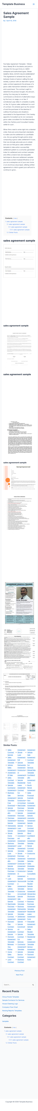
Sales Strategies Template (31, 866)
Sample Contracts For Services (13, 1000)
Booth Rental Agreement (31, 787)
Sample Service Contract (21, 954)
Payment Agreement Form (31, 956)
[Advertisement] (19, 42)
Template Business (13, 4)
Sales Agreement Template (12, 760)
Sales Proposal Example (30, 795)
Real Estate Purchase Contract (21, 808)
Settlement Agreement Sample (21, 919)
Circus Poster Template (10, 997)
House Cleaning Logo (10, 1004)
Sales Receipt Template (30, 931)
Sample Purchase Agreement (21, 815)
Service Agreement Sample (12, 931)
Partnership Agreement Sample (12, 828)
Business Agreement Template (12, 845)
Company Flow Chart (10, 1007)
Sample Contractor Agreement (12, 787)
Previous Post (19, 971)
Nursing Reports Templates (12, 1011)
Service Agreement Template (31, 949)
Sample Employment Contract (22, 800)
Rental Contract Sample (30, 848)
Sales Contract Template (11, 780)
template (5, 1021)
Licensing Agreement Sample (31, 820)
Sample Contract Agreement (12, 916)
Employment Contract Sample (22, 893)
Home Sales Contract (11, 954)
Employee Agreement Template (21, 866)
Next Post (19, 975)
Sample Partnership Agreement (22, 765)
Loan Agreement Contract (12, 881)
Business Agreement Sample (21, 823)
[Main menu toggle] (33, 4)
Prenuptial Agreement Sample (31, 924)
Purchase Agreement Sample (12, 820)
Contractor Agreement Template (21, 946)
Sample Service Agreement (31, 888)
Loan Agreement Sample (21, 830)
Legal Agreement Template (21, 848)
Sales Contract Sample (11, 752)
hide (15, 218)
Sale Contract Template (21, 901)
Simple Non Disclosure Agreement (31, 896)
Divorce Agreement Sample (31, 813)
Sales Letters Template (11, 888)
